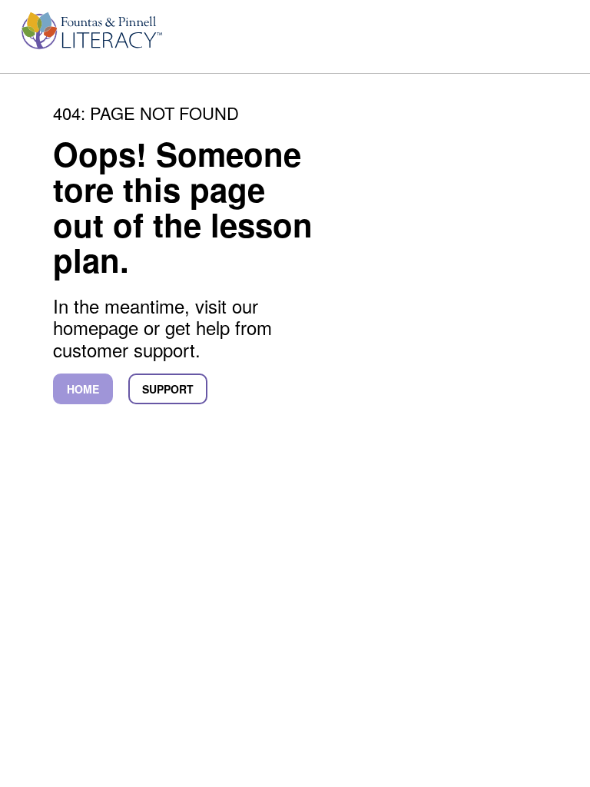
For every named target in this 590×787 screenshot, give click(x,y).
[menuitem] (89, 37)
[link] (89, 38)
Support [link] (168, 389)
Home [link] (83, 389)
